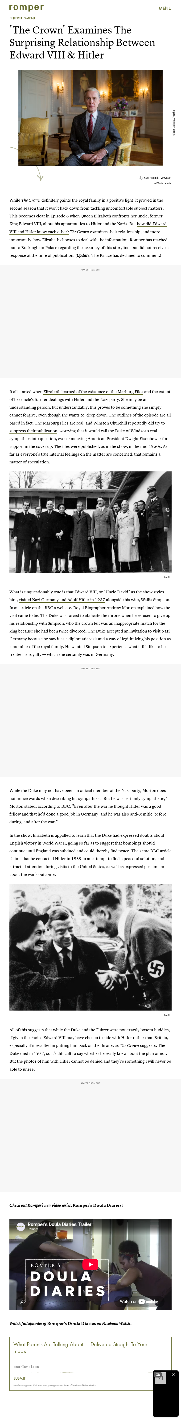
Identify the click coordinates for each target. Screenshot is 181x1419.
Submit (19, 1378)
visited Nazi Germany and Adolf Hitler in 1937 (62, 599)
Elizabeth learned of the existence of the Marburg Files (93, 391)
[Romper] (26, 8)
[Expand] (158, 1374)
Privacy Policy (89, 1385)
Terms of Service (71, 1385)
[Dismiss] (173, 1374)
